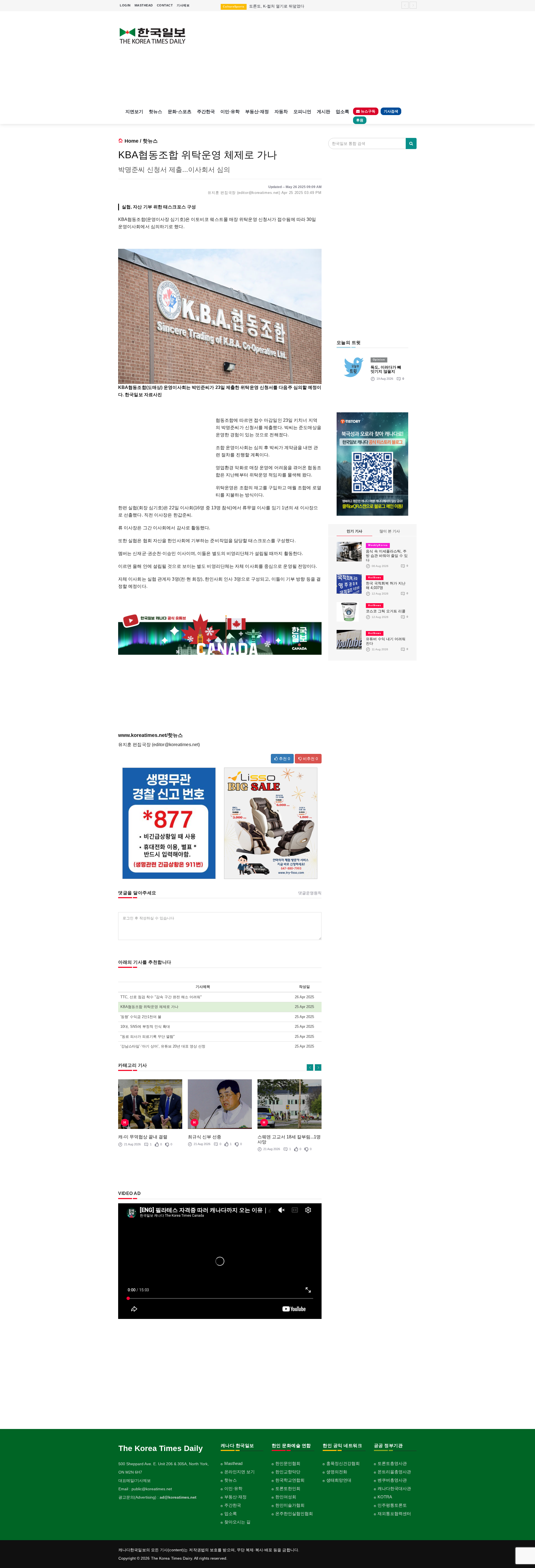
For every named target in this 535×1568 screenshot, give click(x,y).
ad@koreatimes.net (178, 1497)
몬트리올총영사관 (394, 1471)
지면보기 (134, 111)
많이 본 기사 (390, 531)
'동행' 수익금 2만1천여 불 (140, 1017)
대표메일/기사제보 (134, 1480)
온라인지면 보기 (239, 1471)
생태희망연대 (338, 1480)
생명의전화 (336, 1471)
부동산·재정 (257, 111)
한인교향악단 (287, 1471)
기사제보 (183, 5)
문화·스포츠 (179, 111)
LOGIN (125, 5)
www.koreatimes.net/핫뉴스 (150, 735)
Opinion (379, 359)
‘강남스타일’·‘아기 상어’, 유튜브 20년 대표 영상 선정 (162, 1046)
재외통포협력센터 (394, 1513)
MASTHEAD (144, 5)
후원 (359, 120)
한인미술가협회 (290, 1505)
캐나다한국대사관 (394, 1488)
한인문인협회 (287, 1463)
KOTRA (385, 1496)
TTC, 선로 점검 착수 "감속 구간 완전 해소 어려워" (161, 997)
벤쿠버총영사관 (392, 1480)
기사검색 (391, 111)
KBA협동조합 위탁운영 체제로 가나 (149, 1007)
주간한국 (206, 111)
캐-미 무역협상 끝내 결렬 (142, 1136)
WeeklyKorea (378, 545)
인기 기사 (354, 531)
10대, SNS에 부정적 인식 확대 (145, 1026)
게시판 (323, 111)
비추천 (310, 758)
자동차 (281, 111)
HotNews (374, 577)
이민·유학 (230, 111)
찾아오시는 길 (237, 1522)
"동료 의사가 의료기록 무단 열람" (147, 1036)
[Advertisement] (306, 59)
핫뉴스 (155, 111)
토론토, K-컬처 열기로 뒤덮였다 (276, 6)
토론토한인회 (287, 1488)
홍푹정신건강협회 (343, 1463)
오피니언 (302, 111)
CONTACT (165, 5)
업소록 (342, 111)
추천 (284, 758)
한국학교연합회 (290, 1480)
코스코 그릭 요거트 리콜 (385, 611)
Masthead (233, 1463)
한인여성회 (285, 1496)
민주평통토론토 (392, 1505)
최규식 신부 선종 (204, 1136)
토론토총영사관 (392, 1463)
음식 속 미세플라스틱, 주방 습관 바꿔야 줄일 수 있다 (387, 555)
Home (131, 141)
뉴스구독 (367, 111)
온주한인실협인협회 (294, 1513)
